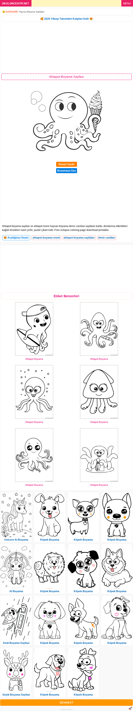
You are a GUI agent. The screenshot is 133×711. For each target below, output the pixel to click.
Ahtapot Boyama (34, 359)
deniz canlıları (106, 237)
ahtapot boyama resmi (46, 237)
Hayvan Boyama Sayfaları (31, 11)
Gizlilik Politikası (66, 710)
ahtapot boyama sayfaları (79, 237)
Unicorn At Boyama (16, 539)
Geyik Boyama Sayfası (16, 694)
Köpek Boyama (49, 539)
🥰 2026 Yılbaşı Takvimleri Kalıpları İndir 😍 (66, 18)
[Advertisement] (66, 47)
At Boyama (16, 591)
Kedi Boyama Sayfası (16, 643)
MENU (127, 3)
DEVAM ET (66, 702)
